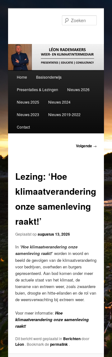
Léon (20, 344)
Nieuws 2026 (78, 89)
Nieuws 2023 (28, 114)
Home (22, 77)
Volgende (86, 146)
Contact (23, 127)
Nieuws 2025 (28, 102)
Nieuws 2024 (59, 102)
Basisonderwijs (49, 77)
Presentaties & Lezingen (37, 89)
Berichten (72, 338)
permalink (59, 344)
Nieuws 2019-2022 (64, 114)
